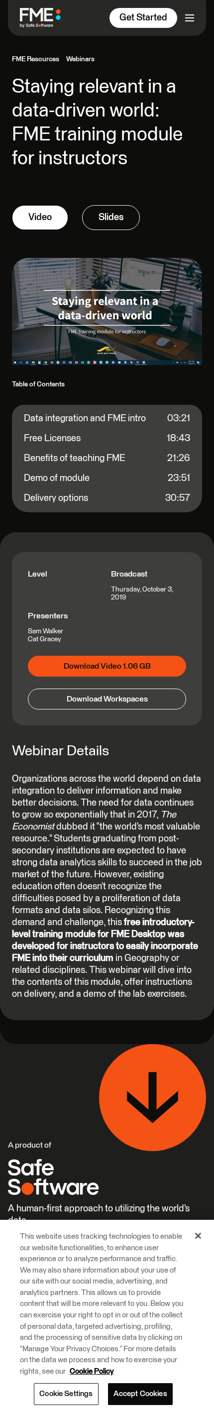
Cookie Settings (66, 1394)
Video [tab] (40, 217)
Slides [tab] (111, 217)
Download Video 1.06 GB (107, 666)
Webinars (80, 59)
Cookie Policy (92, 1371)
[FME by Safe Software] (44, 17)
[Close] (198, 1236)
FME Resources (35, 59)
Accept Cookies (140, 1394)
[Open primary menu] (189, 17)
